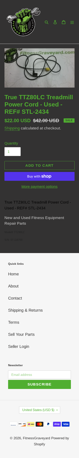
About (13, 286)
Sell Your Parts (21, 334)
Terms (13, 322)
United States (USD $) (38, 410)
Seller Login (18, 346)
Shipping (12, 128)
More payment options (39, 187)
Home (13, 274)
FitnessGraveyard (36, 438)
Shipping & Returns (25, 310)
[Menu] (72, 22)
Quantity (11, 143)
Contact (15, 298)
